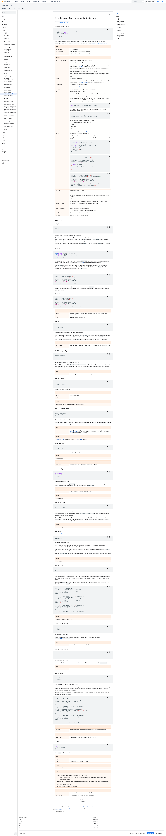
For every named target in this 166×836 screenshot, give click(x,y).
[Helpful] (108, 15)
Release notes (95, 821)
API (27, 1)
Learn (21, 1)
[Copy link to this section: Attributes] (61, 58)
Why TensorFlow (54, 1)
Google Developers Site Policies (74, 808)
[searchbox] (9, 12)
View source (58, 534)
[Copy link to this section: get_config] (63, 531)
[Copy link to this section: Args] (59, 46)
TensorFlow (57, 14)
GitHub (157, 1)
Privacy (24, 833)
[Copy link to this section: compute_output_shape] (70, 408)
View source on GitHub (63, 22)
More (23, 8)
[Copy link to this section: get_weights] (64, 565)
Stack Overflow (96, 823)
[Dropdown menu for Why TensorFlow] (59, 1)
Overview (4, 8)
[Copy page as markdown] (99, 18)
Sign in (163, 1)
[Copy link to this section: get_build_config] (67, 502)
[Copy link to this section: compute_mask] (65, 378)
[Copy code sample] (110, 29)
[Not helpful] (110, 15)
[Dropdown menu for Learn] (24, 1)
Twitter (20, 825)
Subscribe (150, 833)
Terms (20, 833)
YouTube (21, 827)
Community (44, 1)
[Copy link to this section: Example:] (61, 249)
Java (19, 8)
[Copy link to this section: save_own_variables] (69, 649)
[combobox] (138, 1)
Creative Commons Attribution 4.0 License (88, 806)
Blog (20, 819)
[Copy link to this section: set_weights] (64, 673)
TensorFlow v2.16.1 (7, 5)
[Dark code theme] (108, 29)
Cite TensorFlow (96, 827)
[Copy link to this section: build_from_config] (68, 351)
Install (16, 1)
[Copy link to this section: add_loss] (62, 224)
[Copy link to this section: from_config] (64, 469)
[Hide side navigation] (15, 833)
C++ (14, 8)
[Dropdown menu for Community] (48, 1)
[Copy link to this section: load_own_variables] (69, 623)
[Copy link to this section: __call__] (62, 742)
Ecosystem (34, 1)
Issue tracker (95, 819)
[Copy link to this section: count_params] (65, 443)
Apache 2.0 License (56, 808)
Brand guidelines (96, 825)
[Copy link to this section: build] (60, 321)
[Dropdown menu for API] (29, 1)
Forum (20, 821)
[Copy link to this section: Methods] (63, 220)
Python (9, 8)
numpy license (59, 809)
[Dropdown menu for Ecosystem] (39, 1)
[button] (8, 21)
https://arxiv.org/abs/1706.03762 (99, 43)
